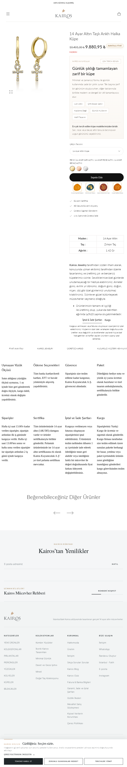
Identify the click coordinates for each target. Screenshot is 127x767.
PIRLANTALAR (11, 655)
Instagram (104, 675)
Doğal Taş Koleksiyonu (47, 678)
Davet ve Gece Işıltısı (46, 665)
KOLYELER (9, 675)
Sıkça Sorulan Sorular (78, 662)
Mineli (39, 671)
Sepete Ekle (97, 177)
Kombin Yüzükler (44, 642)
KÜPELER (8, 682)
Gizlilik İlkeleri (74, 698)
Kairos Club (73, 675)
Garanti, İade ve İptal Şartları (77, 690)
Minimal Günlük (43, 658)
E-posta (103, 669)
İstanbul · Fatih (106, 662)
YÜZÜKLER (9, 669)
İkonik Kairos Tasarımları (42, 650)
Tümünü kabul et (23, 761)
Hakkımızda (73, 642)
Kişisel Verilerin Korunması (75, 715)
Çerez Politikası (75, 723)
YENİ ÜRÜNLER (12, 642)
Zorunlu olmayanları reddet (63, 761)
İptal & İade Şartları (92, 320)
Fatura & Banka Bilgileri (79, 682)
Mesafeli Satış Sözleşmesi (74, 706)
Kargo (108, 320)
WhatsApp (104, 649)
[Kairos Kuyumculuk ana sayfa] (12, 616)
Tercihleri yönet (103, 761)
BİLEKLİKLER (10, 688)
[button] (8, 14)
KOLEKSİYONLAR (12, 649)
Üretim (70, 649)
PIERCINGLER (11, 662)
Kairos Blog (73, 669)
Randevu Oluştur (107, 655)
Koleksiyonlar (45, 636)
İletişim (70, 655)
